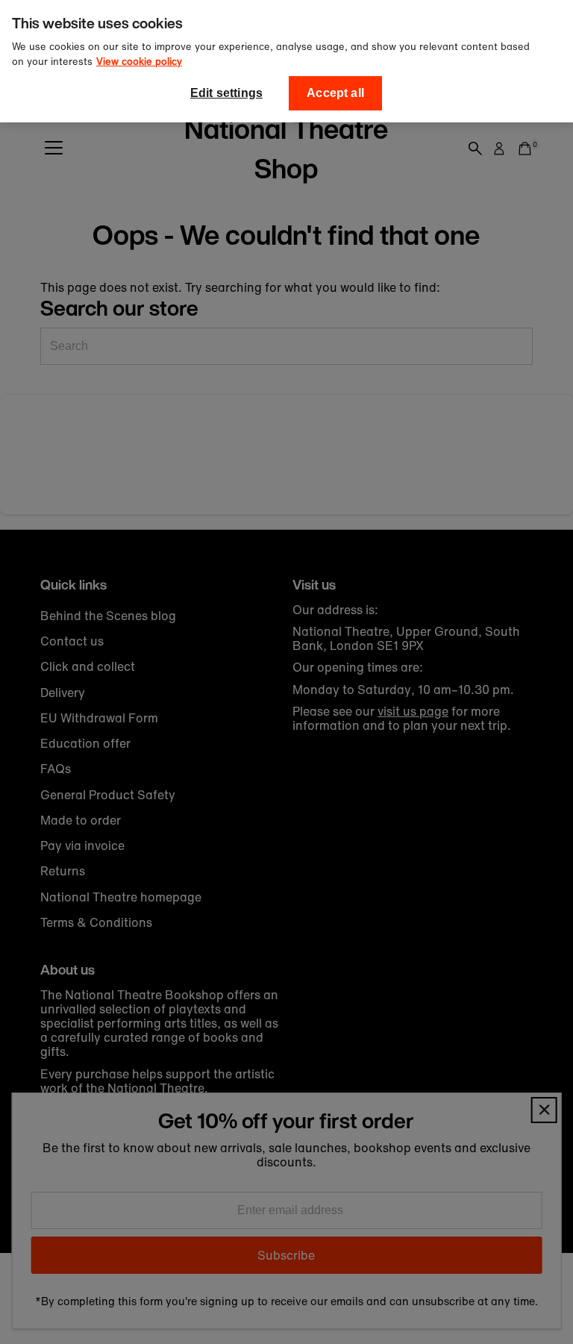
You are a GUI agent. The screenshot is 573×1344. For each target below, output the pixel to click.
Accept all (335, 93)
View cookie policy (139, 61)
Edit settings (226, 93)
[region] (286, 61)
